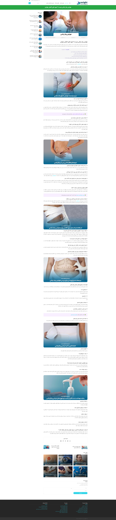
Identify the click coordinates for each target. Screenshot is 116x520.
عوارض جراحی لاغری (74, 314)
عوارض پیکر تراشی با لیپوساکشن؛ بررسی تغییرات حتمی (79, 51)
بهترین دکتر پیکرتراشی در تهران (63, 512)
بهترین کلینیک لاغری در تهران (63, 510)
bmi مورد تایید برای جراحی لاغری (83, 509)
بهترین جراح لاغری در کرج (64, 506)
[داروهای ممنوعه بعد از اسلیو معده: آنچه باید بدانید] (40, 39)
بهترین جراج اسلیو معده (64, 508)
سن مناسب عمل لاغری (84, 506)
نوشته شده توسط (50, 37)
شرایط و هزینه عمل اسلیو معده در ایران (34, 26)
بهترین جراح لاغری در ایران (63, 509)
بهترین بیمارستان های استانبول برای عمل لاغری (61, 511)
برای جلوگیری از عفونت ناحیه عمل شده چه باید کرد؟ (79, 56)
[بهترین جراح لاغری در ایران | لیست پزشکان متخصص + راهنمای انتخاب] (40, 16)
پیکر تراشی (77, 201)
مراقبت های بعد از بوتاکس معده (83, 508)
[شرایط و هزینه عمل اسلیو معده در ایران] (40, 26)
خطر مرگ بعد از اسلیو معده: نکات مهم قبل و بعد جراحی (34, 56)
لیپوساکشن (79, 64)
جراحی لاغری (72, 37)
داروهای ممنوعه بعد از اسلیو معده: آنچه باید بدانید (34, 38)
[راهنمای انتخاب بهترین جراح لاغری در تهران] (40, 43)
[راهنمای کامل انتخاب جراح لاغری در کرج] (40, 47)
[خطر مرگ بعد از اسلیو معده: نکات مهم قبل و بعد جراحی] (40, 56)
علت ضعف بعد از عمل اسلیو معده (43, 506)
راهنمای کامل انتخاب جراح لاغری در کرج (34, 47)
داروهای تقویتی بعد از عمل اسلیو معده (82, 512)
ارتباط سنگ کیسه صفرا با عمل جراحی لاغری (41, 509)
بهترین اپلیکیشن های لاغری (63, 505)
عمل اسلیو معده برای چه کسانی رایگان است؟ (34, 30)
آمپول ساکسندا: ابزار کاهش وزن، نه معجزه (34, 34)
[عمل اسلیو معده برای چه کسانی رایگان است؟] (40, 30)
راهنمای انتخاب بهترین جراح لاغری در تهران (33, 42)
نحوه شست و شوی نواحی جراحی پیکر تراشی (80, 54)
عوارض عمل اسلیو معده (44, 505)
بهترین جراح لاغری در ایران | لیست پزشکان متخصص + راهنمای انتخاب (33, 16)
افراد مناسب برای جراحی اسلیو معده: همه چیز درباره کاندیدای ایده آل (34, 51)
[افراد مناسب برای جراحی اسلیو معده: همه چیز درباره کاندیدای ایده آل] (40, 51)
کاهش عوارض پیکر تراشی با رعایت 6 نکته (81, 53)
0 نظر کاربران (62, 37)
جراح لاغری (54, 175)
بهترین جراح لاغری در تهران (80, 195)
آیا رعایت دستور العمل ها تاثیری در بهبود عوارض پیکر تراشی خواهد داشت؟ (76, 58)
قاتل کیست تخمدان (84, 505)
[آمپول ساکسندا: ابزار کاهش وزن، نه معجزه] (40, 35)
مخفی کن (63, 49)
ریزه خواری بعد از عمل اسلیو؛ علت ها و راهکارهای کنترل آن (33, 21)
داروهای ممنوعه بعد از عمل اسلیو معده (82, 510)
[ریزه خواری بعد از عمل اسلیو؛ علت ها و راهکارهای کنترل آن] (40, 21)
